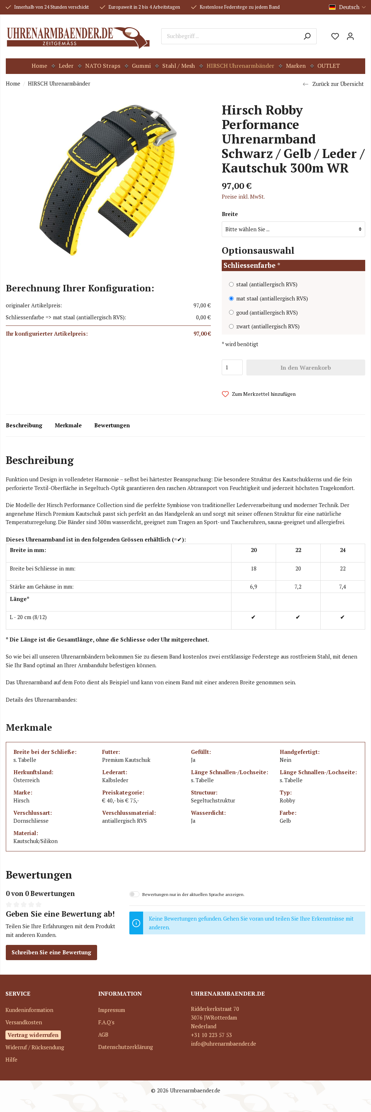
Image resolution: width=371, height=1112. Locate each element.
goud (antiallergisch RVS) (267, 312)
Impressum (111, 1010)
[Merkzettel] (335, 36)
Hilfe (11, 1059)
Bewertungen (112, 425)
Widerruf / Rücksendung (34, 1047)
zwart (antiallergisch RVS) (268, 326)
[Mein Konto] (350, 36)
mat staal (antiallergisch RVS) (272, 298)
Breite (230, 214)
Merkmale (68, 425)
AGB (103, 1034)
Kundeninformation (29, 1010)
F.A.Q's (106, 1022)
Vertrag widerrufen (33, 1034)
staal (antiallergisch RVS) (266, 284)
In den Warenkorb (305, 368)
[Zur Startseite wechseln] (78, 36)
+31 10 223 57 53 (211, 1035)
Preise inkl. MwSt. (243, 196)
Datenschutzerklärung (125, 1046)
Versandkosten (23, 1022)
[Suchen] (307, 36)
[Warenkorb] (361, 34)
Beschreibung (24, 425)
